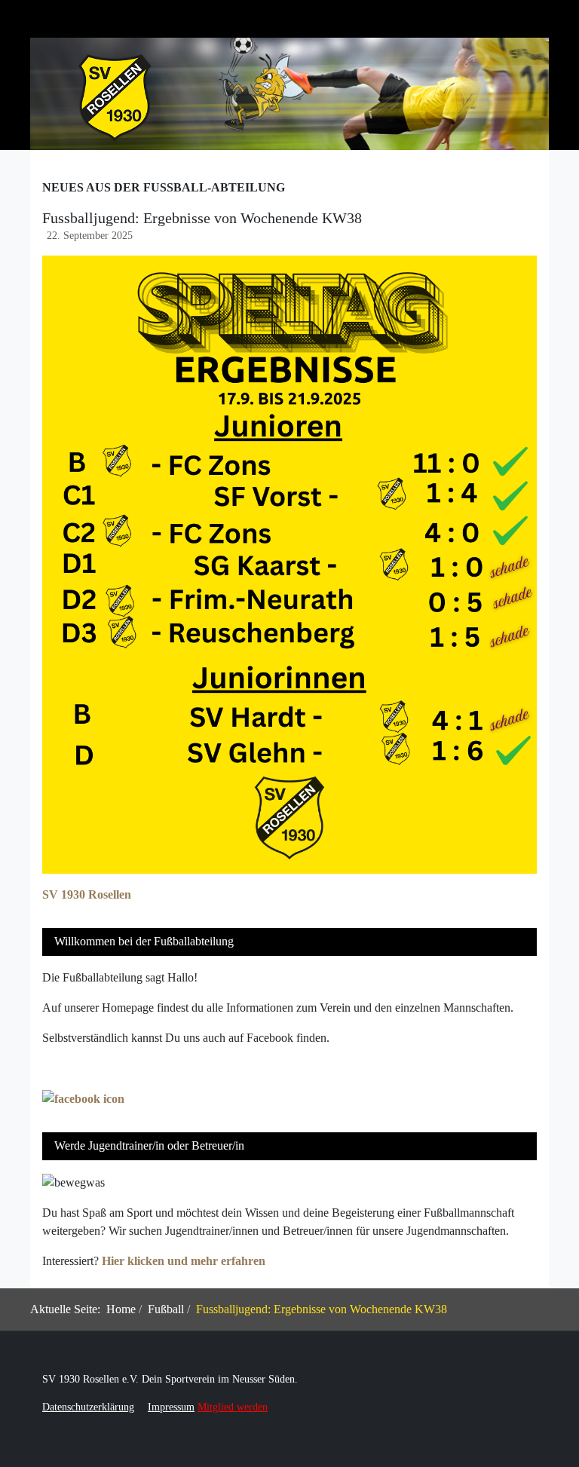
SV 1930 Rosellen (86, 894)
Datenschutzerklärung (88, 1407)
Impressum (171, 1407)
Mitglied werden (233, 1407)
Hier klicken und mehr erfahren (183, 1260)
